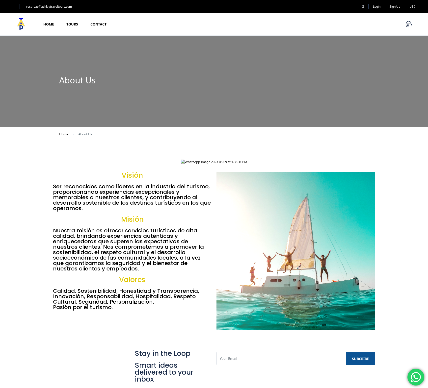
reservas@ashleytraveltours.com (49, 6)
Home (48, 24)
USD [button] (412, 6)
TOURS (72, 24)
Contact (98, 24)
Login (376, 6)
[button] (408, 24)
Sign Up (395, 6)
